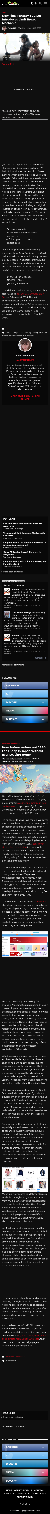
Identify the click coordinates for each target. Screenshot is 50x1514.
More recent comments (13, 665)
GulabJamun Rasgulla (23, 612)
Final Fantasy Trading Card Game (34, 333)
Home (9, 1490)
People (5, 581)
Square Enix (8, 64)
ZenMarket (40, 901)
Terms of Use (38, 1493)
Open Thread (21, 1490)
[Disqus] (25, 438)
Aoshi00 (16, 589)
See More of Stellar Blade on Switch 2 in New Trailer (23, 605)
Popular (20, 581)
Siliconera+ (37, 1490)
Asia (8, 333)
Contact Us (23, 1493)
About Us (9, 1493)
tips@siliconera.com (30, 1510)
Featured (6, 743)
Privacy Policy (25, 1497)
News (4, 12)
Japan (5, 336)
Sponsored (16, 743)
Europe (15, 333)
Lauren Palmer (17, 28)
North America (16, 336)
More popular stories (13, 572)
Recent (12, 581)
